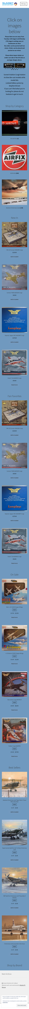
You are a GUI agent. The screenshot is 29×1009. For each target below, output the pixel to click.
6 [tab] (14, 68)
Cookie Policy (5, 1002)
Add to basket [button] (14, 256)
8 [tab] (18, 68)
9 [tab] (20, 68)
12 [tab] (11, 69)
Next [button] (23, 65)
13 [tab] (13, 69)
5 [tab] (12, 68)
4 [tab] (10, 68)
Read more (14, 385)
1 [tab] (5, 68)
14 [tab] (15, 69)
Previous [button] (5, 65)
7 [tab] (16, 68)
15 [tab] (17, 69)
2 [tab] (7, 68)
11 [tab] (23, 68)
